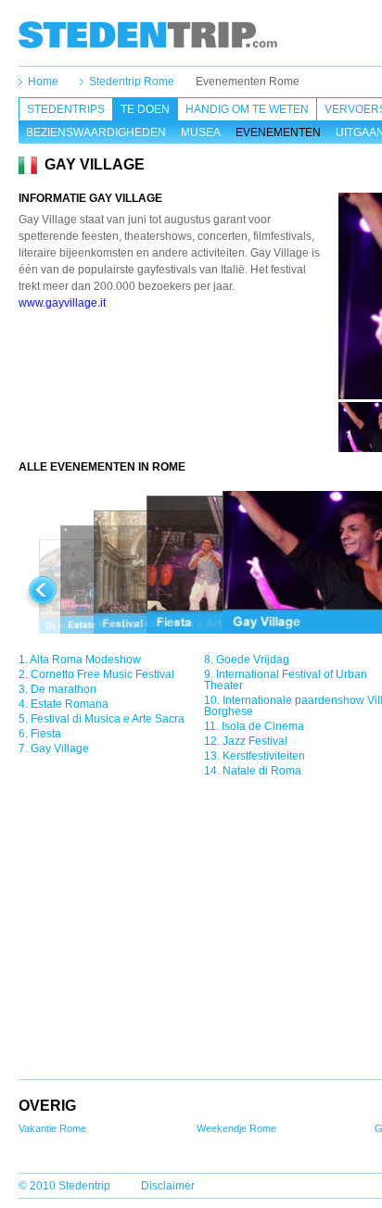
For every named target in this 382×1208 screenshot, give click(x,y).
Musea (201, 132)
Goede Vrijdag (252, 659)
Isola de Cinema (263, 726)
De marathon (63, 689)
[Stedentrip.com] (148, 34)
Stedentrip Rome (131, 81)
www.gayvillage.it (62, 302)
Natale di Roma (262, 770)
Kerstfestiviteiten (264, 755)
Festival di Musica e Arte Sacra (108, 718)
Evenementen (278, 132)
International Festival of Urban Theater (285, 680)
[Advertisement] (179, 362)
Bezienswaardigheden (96, 132)
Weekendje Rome (236, 1128)
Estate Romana (69, 704)
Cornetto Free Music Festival (102, 674)
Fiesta (46, 733)
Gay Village (60, 748)
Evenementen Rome (247, 81)
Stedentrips (66, 109)
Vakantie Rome (52, 1128)
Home (43, 81)
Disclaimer (168, 1185)
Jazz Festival (255, 741)
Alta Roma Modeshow (85, 659)
